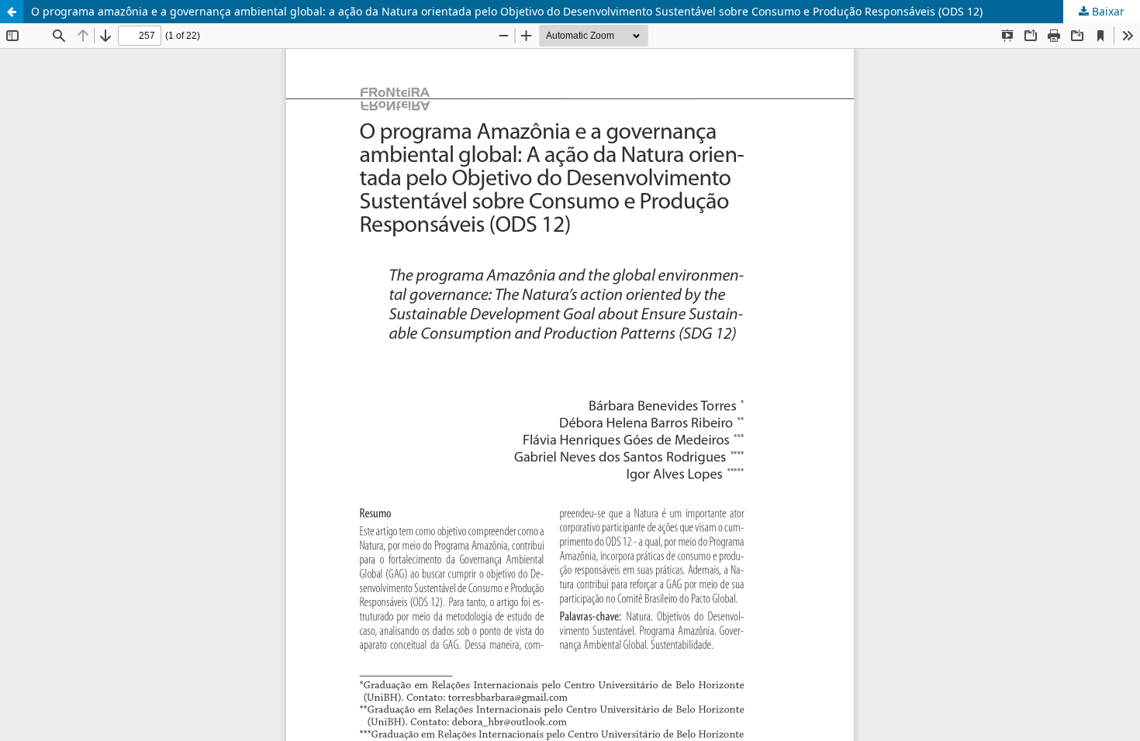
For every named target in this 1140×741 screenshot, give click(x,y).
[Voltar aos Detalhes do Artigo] (11, 11)
